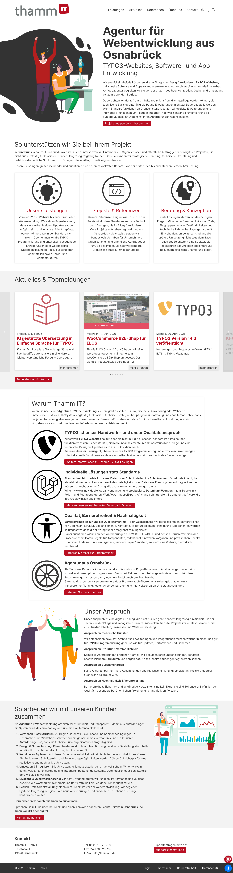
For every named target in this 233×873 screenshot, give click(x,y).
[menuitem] (116, 9)
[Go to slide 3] (115, 374)
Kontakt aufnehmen (29, 817)
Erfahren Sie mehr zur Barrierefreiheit (90, 552)
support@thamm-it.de (170, 849)
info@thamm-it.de (104, 853)
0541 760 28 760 (100, 845)
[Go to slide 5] (120, 374)
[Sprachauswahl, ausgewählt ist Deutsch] (208, 9)
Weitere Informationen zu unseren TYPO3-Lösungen (100, 462)
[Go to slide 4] (117, 374)
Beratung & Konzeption (186, 210)
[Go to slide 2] (112, 374)
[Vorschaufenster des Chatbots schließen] (230, 826)
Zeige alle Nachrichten (31, 379)
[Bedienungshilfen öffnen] (228, 868)
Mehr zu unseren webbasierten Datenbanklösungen (100, 505)
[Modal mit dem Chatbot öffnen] (228, 859)
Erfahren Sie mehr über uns (84, 592)
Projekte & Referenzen (116, 210)
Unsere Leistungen (47, 210)
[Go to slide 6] (122, 374)
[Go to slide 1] (110, 374)
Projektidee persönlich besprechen (127, 123)
